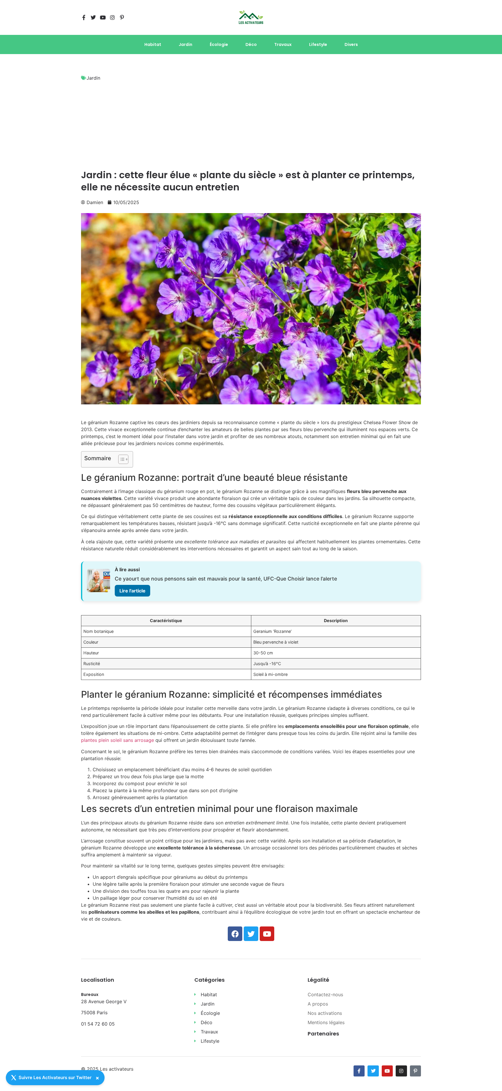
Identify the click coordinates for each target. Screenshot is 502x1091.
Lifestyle (318, 44)
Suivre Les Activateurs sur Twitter (55, 1077)
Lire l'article (132, 591)
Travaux (283, 44)
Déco (251, 44)
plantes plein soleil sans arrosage (117, 740)
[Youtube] (102, 17)
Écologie (219, 44)
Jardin (185, 44)
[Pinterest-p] (122, 17)
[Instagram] (112, 17)
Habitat (152, 44)
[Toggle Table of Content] (120, 459)
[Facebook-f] (83, 17)
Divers (351, 44)
